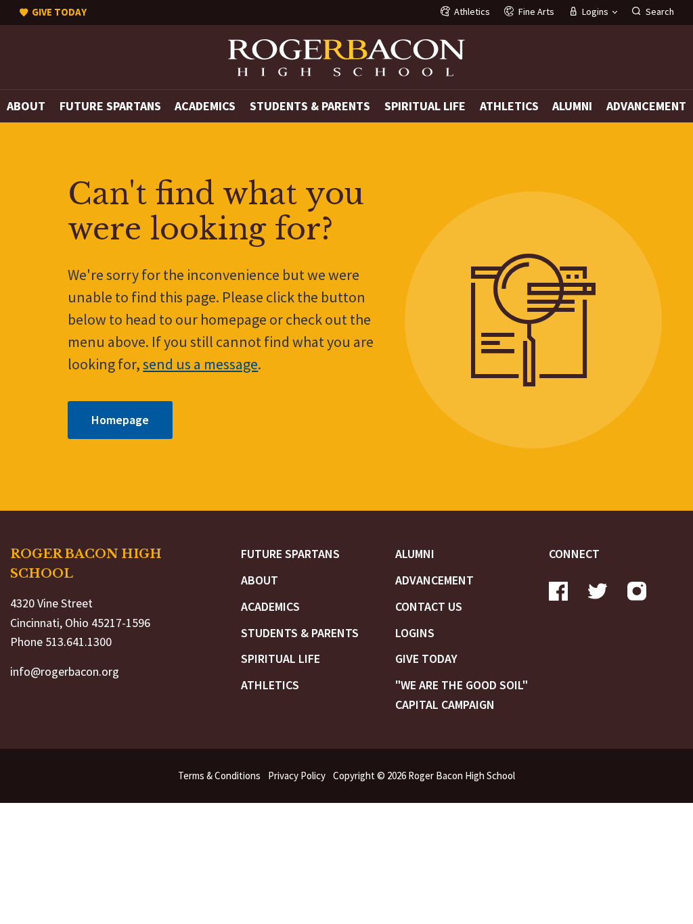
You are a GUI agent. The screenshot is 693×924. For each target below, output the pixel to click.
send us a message (200, 363)
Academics (205, 106)
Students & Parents (310, 106)
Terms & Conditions (219, 775)
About (26, 106)
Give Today (426, 658)
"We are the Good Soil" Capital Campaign (461, 694)
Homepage (120, 420)
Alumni (572, 106)
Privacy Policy (297, 775)
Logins (414, 633)
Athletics (509, 106)
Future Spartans (110, 106)
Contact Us (428, 606)
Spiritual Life (425, 106)
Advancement (646, 106)
